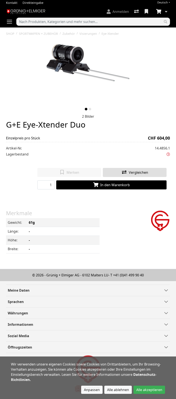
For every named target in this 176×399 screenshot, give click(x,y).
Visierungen (88, 34)
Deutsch (162, 2)
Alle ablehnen (118, 389)
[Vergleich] (137, 11)
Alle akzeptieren (149, 389)
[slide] (86, 109)
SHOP (10, 34)
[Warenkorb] (158, 12)
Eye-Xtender (110, 34)
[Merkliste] (147, 11)
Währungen (18, 313)
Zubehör (68, 34)
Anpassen (92, 389)
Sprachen (16, 301)
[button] (168, 154)
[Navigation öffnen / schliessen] (11, 21)
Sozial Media (18, 336)
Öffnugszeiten (20, 347)
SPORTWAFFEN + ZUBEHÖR (38, 34)
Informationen (20, 324)
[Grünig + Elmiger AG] (160, 220)
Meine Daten (19, 290)
